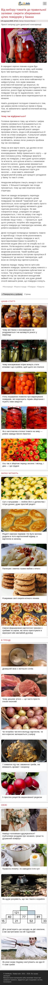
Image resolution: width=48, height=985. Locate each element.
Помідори (32, 287)
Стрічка (27, 294)
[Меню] (45, 3)
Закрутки (41, 287)
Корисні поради (20, 287)
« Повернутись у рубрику (12, 294)
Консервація (8, 287)
